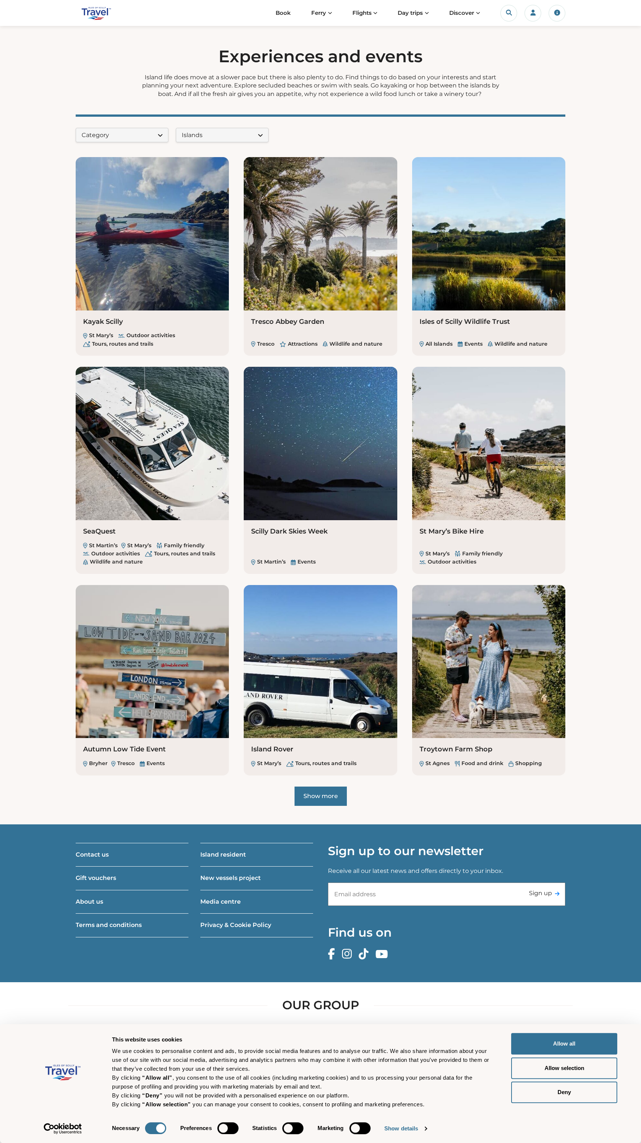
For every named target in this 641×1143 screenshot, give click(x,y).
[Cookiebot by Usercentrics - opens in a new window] (62, 1128)
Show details (401, 1128)
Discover (461, 12)
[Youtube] (383, 954)
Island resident (223, 854)
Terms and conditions (109, 924)
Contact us (92, 854)
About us (89, 901)
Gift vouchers (96, 877)
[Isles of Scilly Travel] (110, 13)
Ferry (318, 12)
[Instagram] (348, 954)
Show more (320, 796)
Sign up (540, 893)
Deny (564, 1092)
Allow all (564, 1043)
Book (283, 12)
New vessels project (230, 877)
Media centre (220, 901)
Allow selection (564, 1068)
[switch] (228, 1128)
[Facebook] (333, 954)
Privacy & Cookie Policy (235, 924)
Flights (362, 12)
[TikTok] (365, 954)
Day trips (410, 12)
